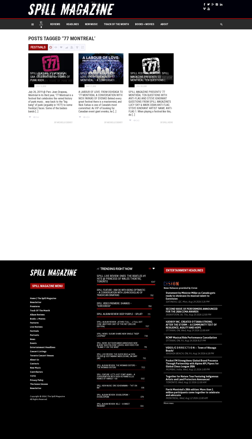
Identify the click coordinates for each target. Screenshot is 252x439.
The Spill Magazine (56, 396)
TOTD (33, 376)
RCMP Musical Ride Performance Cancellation (191, 337)
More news (168, 403)
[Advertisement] (126, 194)
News (32, 339)
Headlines (72, 24)
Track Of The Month (116, 24)
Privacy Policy (36, 380)
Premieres (35, 306)
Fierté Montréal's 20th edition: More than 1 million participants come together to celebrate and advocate (193, 392)
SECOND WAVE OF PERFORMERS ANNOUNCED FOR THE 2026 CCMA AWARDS (192, 310)
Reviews (55, 24)
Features (34, 323)
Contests (34, 364)
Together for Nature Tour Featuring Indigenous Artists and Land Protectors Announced (192, 378)
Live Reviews (36, 327)
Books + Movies (144, 24)
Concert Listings (38, 351)
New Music (91, 24)
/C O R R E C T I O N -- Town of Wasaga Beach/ (191, 349)
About (164, 24)
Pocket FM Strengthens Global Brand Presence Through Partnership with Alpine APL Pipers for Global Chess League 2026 (192, 363)
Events (33, 343)
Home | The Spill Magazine (43, 298)
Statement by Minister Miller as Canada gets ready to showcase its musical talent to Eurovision (190, 296)
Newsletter (35, 302)
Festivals (34, 331)
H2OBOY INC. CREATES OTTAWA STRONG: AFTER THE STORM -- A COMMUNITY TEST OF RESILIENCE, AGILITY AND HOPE (191, 324)
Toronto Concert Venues (42, 355)
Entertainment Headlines (42, 347)
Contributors (36, 372)
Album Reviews (37, 315)
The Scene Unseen (39, 384)
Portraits (34, 335)
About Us (34, 360)
